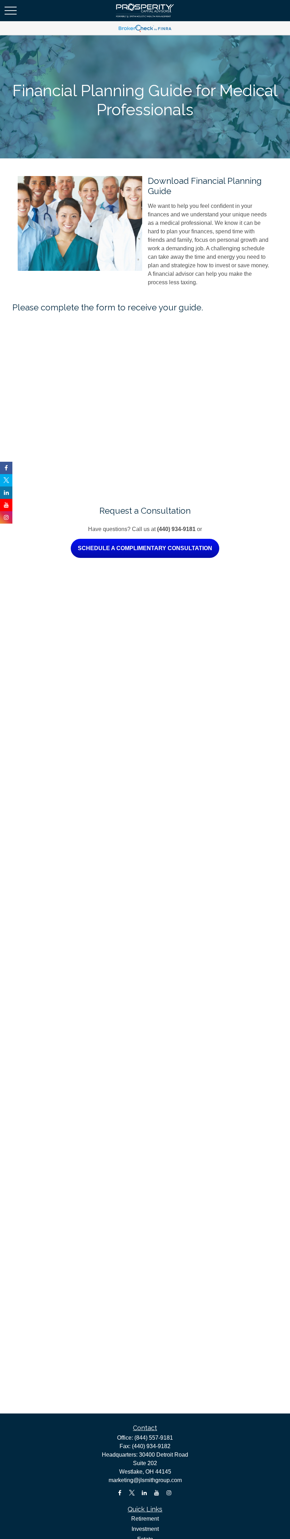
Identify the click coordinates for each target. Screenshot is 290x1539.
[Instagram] (169, 1493)
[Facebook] (119, 1493)
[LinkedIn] (144, 1493)
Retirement (145, 1519)
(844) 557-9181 (153, 1438)
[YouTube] (157, 1493)
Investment (145, 1529)
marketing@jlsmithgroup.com (145, 1480)
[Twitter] (132, 1493)
